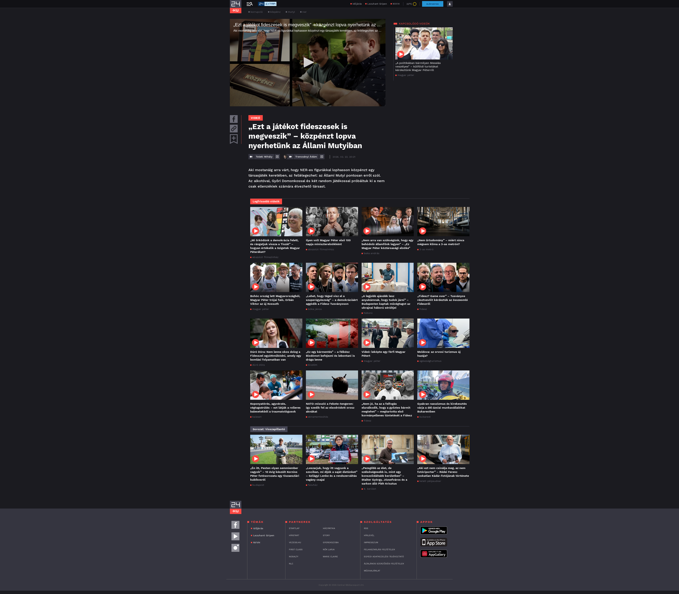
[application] (307, 62)
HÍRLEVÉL (369, 535)
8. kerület (370, 488)
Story (326, 535)
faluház (312, 484)
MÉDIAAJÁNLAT (372, 570)
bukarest (425, 416)
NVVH (396, 3)
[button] (307, 62)
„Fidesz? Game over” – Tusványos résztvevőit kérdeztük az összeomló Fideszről (442, 299)
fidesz (423, 309)
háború (368, 312)
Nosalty (293, 556)
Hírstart (294, 535)
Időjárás (357, 3)
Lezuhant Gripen (377, 3)
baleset (257, 416)
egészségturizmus (430, 361)
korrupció (257, 11)
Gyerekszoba (331, 542)
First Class (296, 549)
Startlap (294, 528)
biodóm (312, 364)
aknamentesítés (318, 416)
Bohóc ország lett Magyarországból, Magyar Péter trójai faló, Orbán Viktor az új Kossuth (275, 299)
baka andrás (371, 253)
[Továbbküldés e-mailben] (234, 128)
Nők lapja (329, 549)
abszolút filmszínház (265, 257)
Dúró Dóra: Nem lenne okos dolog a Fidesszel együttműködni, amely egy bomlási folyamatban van (275, 355)
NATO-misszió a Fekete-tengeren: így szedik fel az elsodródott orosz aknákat (330, 407)
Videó (255, 118)
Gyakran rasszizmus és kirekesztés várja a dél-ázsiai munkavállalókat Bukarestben (442, 407)
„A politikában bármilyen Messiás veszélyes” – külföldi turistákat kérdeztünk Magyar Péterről (418, 66)
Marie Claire (330, 556)
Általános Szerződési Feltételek (384, 563)
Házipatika (329, 528)
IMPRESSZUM (371, 542)
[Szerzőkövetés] (277, 156)
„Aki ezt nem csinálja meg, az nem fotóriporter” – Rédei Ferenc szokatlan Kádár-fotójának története (443, 471)
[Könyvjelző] (234, 139)
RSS (366, 528)
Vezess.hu (295, 542)
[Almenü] (249, 4)
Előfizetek (432, 4)
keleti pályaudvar (430, 481)
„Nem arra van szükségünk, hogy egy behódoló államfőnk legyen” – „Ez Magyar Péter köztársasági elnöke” (387, 244)
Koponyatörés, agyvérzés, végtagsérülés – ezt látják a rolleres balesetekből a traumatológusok (275, 407)
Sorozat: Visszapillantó (269, 429)
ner (304, 11)
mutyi (291, 11)
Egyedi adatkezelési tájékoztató (384, 556)
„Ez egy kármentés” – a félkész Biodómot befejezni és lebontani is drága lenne (330, 355)
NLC (291, 563)
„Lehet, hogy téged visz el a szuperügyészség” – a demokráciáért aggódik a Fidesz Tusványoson (332, 299)
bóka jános (315, 309)
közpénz (275, 11)
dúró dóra (258, 364)
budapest (258, 484)
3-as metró (426, 249)
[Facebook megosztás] (234, 119)
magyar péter (405, 75)
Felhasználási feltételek (379, 549)
